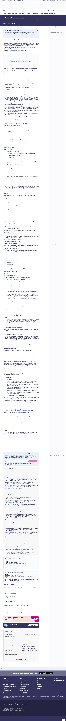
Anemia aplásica (8, 634)
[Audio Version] (15, 24)
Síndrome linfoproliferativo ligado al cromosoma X (29, 651)
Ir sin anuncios (62, 0)
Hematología (16, 16)
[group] (63, 719)
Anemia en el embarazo (10, 636)
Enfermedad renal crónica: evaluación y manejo (15, 545)
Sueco (8, 588)
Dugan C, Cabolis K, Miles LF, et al (12, 477)
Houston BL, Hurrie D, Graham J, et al (13, 527)
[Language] (10, 24)
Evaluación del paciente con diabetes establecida (11, 650)
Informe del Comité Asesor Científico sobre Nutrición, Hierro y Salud (19, 474)
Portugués (31, 587)
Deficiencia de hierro (10, 472)
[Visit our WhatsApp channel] (55, 680)
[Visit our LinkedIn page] (61, 680)
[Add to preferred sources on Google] (17, 24)
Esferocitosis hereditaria (10, 647)
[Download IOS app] (42, 673)
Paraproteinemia (25, 642)
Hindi (34, 587)
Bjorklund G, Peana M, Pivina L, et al (13, 510)
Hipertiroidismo (10, 264)
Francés (24, 587)
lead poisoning (15, 425)
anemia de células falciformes (26, 353)
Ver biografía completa (16, 558)
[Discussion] (12, 24)
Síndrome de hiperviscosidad (28, 646)
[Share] (7, 24)
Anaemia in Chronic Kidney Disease (23, 410)
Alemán (17, 587)
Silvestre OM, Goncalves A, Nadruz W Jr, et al (15, 551)
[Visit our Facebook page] (57, 680)
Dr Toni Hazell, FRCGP (15, 19)
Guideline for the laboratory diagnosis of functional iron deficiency (19, 541)
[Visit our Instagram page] (63, 680)
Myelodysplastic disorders (10, 359)
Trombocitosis (25, 656)
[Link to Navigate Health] (20, 704)
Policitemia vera (25, 644)
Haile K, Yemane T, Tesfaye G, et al (13, 513)
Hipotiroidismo (8, 355)
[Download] (4, 24)
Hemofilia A (7, 652)
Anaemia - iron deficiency (11, 539)
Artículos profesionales (8, 16)
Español (21, 587)
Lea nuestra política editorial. (9, 669)
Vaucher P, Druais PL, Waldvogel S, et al (13, 504)
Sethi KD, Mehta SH (9, 536)
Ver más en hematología (21, 659)
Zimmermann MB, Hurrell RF (11, 493)
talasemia (18, 353)
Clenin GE (8, 500)
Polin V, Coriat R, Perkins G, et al (12, 485)
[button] (21, 30)
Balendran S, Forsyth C (10, 482)
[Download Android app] (49, 673)
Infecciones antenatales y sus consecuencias (28, 635)
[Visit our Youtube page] (59, 680)
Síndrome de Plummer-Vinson (28, 648)
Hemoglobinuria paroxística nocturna (11, 655)
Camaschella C (9, 548)
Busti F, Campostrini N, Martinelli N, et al (14, 496)
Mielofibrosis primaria (26, 638)
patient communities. (28, 603)
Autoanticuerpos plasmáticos (11, 642)
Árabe (4, 588)
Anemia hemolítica (9, 638)
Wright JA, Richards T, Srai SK (12, 532)
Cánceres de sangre (9, 645)
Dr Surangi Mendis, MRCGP (11, 596)
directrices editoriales (14, 21)
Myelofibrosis (25, 640)
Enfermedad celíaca (9, 333)
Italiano (27, 587)
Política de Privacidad (18, 463)
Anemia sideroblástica (9, 640)
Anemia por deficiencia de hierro (16, 50)
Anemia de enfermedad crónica (11, 357)
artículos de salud (19, 36)
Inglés (15, 587)
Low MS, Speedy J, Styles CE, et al (12, 488)
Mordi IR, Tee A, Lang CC (11, 524)
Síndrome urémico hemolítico (28, 653)
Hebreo (36, 587)
